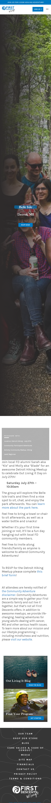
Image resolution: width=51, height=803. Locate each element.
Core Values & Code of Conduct (25, 749)
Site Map (25, 759)
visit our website (21, 639)
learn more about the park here (23, 505)
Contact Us (26, 769)
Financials (25, 764)
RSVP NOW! (25, 225)
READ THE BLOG (35, 685)
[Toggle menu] (47, 9)
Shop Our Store (25, 738)
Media (25, 755)
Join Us (37, 9)
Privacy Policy (25, 774)
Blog (25, 743)
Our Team (25, 733)
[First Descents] (8, 9)
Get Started (36, 718)
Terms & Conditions (25, 778)
